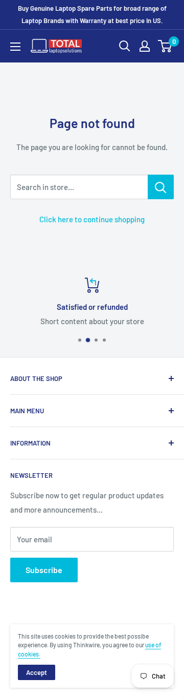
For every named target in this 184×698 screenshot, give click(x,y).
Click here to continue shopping (92, 219)
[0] (165, 46)
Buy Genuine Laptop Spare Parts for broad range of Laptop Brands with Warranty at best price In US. (92, 14)
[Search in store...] (161, 187)
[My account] (145, 46)
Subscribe (44, 570)
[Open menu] (15, 47)
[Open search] (124, 46)
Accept (36, 672)
